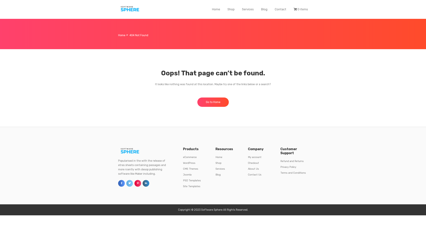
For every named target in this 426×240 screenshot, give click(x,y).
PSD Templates (192, 180)
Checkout (253, 163)
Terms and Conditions (293, 172)
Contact (280, 9)
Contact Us (254, 174)
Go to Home (213, 102)
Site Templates (191, 186)
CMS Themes (190, 168)
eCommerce (190, 157)
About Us (253, 168)
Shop (231, 9)
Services (248, 9)
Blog (264, 9)
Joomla (187, 174)
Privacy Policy (288, 167)
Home (216, 9)
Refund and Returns (292, 161)
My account (254, 157)
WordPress (189, 163)
